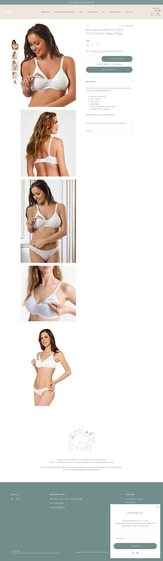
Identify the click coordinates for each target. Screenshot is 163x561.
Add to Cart (117, 59)
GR (156, 10)
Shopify (22, 553)
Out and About (115, 12)
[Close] (157, 507)
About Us (79, 552)
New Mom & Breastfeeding (64, 12)
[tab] (109, 102)
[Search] (152, 14)
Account (156, 8)
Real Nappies (92, 12)
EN (159, 10)
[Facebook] (133, 553)
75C (87, 44)
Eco (103, 12)
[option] (15, 45)
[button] (109, 70)
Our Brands (130, 502)
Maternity (45, 12)
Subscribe (135, 546)
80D (97, 44)
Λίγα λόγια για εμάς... (134, 499)
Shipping (100, 51)
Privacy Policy (108, 552)
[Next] (15, 87)
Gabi (88, 26)
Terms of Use (97, 552)
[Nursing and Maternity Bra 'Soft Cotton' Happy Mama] (14, 45)
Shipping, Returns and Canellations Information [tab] (106, 123)
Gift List (129, 12)
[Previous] (15, 36)
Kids (81, 12)
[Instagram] (137, 553)
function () (55, 553)
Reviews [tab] (89, 131)
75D (92, 44)
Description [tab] (91, 81)
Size (87, 41)
